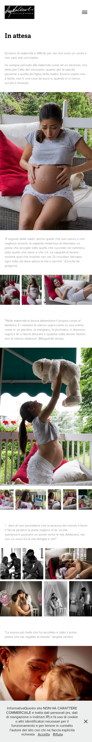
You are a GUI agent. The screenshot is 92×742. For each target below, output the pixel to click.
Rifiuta (58, 734)
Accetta (44, 734)
